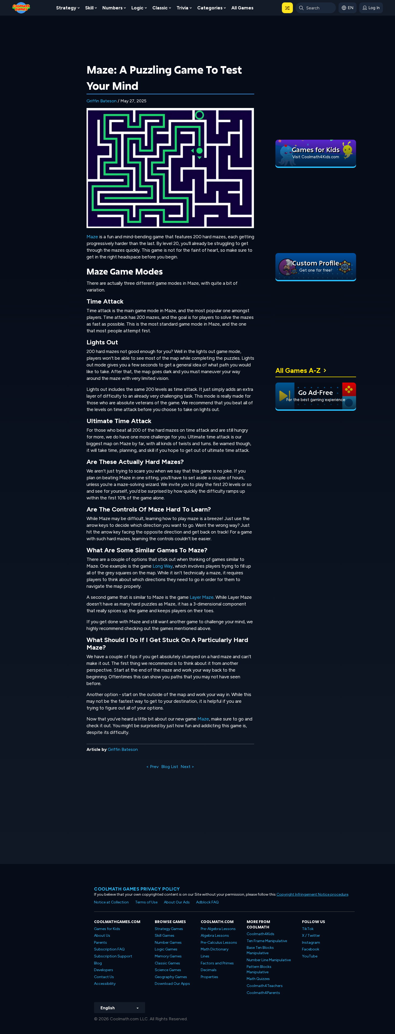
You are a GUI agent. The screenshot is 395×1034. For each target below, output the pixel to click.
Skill (89, 7)
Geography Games (171, 977)
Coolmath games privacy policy (137, 889)
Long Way (163, 566)
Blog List (169, 766)
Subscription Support (113, 956)
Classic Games (167, 963)
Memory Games (168, 956)
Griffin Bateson (102, 100)
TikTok (308, 929)
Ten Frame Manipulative (267, 941)
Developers (103, 970)
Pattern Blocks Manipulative (259, 969)
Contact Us (104, 977)
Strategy (66, 7)
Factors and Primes (217, 963)
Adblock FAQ (207, 902)
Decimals (209, 970)
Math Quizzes (258, 979)
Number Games (168, 942)
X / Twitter (311, 935)
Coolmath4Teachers (265, 985)
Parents (100, 942)
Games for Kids (107, 929)
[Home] (21, 7)
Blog (98, 963)
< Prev (152, 766)
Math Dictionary (214, 949)
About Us (102, 935)
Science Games (168, 970)
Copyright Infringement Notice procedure (312, 894)
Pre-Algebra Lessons (218, 929)
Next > (187, 766)
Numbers (112, 7)
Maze (92, 236)
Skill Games (164, 935)
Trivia (182, 7)
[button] (287, 7)
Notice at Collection (111, 902)
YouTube (309, 956)
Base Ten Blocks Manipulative (260, 950)
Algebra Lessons (215, 935)
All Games (242, 7)
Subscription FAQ (109, 949)
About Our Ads (177, 902)
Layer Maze (202, 597)
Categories (209, 7)
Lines (205, 956)
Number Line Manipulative (269, 960)
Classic (160, 7)
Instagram (311, 942)
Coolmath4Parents (263, 992)
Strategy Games (169, 929)
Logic (137, 7)
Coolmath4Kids (260, 934)
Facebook (310, 949)
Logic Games (166, 949)
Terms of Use (146, 902)
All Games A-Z (298, 370)
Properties (209, 977)
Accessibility (105, 983)
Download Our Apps (172, 983)
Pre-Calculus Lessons (219, 942)
